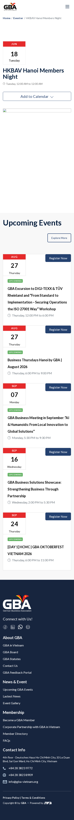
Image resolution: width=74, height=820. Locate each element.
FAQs (6, 740)
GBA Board (10, 652)
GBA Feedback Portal (17, 672)
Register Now (58, 258)
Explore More (59, 237)
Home (6, 18)
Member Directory (15, 733)
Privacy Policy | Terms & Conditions (24, 797)
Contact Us (10, 665)
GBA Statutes (12, 659)
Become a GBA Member (19, 720)
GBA (23, 803)
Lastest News (11, 696)
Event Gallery (11, 703)
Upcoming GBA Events (18, 689)
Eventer (18, 18)
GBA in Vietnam (13, 645)
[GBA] (10, 6)
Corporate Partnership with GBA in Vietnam (31, 727)
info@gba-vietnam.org (23, 781)
